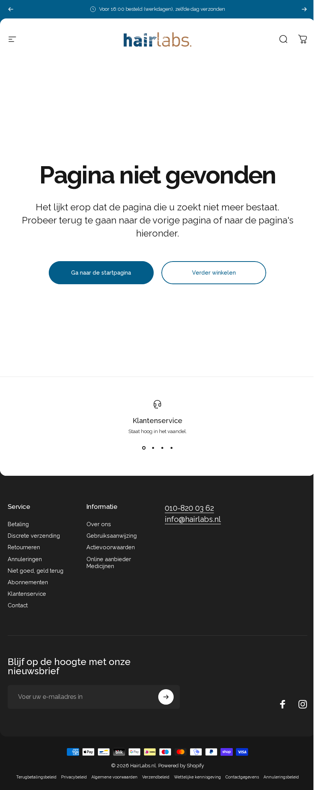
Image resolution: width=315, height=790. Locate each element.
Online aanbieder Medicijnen (108, 562)
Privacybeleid (74, 777)
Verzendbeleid (155, 777)
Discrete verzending (34, 535)
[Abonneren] (166, 697)
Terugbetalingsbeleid (36, 777)
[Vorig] (10, 9)
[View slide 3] (162, 448)
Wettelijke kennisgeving (197, 777)
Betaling (18, 524)
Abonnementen (28, 582)
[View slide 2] (153, 448)
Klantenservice (157, 421)
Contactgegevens (242, 777)
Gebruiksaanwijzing (111, 535)
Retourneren (24, 547)
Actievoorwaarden (110, 547)
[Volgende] (304, 9)
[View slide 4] (171, 448)
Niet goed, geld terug (35, 570)
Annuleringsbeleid (281, 777)
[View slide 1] (143, 448)
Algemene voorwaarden (114, 777)
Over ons (98, 524)
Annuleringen (25, 559)
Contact (18, 605)
